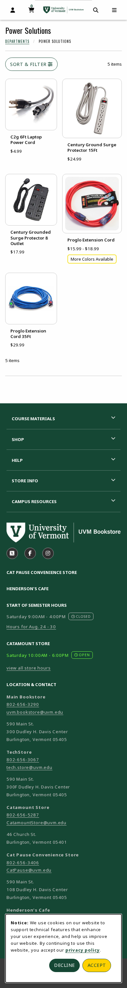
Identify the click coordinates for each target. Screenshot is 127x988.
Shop (18, 439)
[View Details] (31, 104)
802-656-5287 (23, 815)
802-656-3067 (23, 759)
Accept (97, 965)
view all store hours (29, 668)
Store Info (25, 481)
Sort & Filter (29, 64)
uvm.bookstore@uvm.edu (35, 712)
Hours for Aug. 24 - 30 (31, 627)
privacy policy (82, 950)
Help (17, 460)
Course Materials (33, 419)
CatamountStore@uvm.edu (36, 823)
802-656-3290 (23, 704)
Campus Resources (34, 501)
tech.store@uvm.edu (29, 767)
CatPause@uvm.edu (29, 870)
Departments (17, 41)
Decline (64, 965)
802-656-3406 (23, 862)
